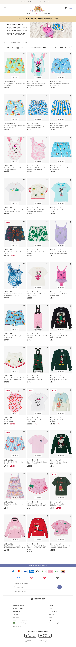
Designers (46, 13)
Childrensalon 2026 (36, 641)
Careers (51, 608)
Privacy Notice (53, 611)
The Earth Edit (39, 599)
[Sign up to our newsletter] (59, 587)
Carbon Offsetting (19, 623)
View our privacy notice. (20, 591)
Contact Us (16, 611)
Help (50, 620)
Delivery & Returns (18, 605)
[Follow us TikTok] (57, 578)
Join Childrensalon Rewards (38, 565)
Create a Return (18, 608)
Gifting (51, 605)
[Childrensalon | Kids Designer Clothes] (38, 7)
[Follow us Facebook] (18, 578)
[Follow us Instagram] (31, 578)
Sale (37, 13)
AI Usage (51, 614)
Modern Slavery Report (55, 623)
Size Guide (16, 617)
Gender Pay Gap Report (20, 620)
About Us (16, 614)
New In (28, 13)
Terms (50, 617)
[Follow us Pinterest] (44, 578)
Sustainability (17, 626)
